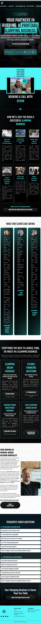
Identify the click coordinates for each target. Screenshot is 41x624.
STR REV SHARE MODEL (19, 616)
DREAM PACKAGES (18, 611)
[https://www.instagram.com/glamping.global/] (3, 616)
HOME (15, 610)
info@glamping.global (34, 610)
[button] (6, 6)
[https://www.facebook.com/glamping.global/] (1, 616)
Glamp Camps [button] (10, 6)
